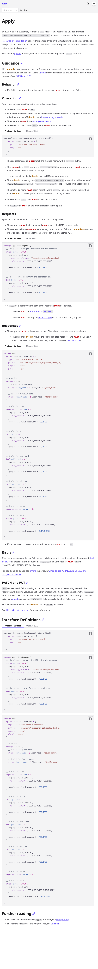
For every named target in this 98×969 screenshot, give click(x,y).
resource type (45, 317)
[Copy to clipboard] (90, 138)
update (17, 53)
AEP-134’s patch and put (17, 610)
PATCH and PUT (23, 76)
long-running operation (52, 117)
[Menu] (94, 4)
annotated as (41, 311)
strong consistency (41, 121)
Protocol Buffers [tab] (13, 131)
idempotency (62, 919)
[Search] (88, 3)
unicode (55, 923)
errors (33, 570)
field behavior (73, 340)
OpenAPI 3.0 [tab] (32, 131)
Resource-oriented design (14, 40)
